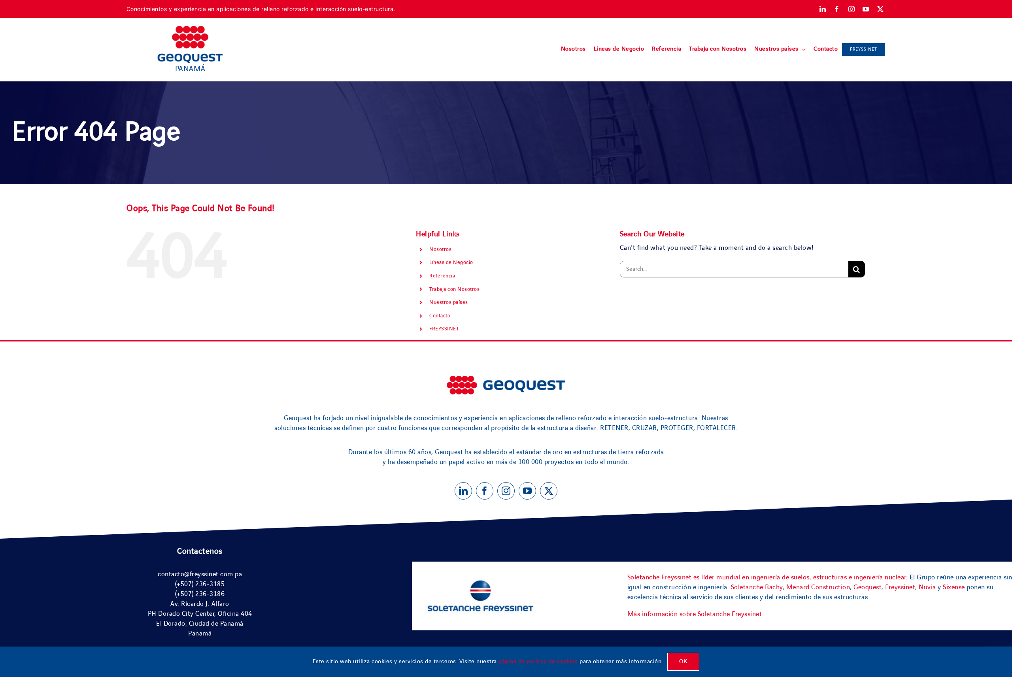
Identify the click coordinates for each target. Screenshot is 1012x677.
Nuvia (927, 587)
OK (683, 662)
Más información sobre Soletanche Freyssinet (694, 614)
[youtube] (866, 9)
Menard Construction (818, 587)
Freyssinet (900, 587)
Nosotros (440, 249)
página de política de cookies (538, 662)
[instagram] (851, 9)
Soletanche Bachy (757, 587)
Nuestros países (448, 302)
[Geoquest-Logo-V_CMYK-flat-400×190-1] (190, 29)
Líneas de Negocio (451, 262)
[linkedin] (822, 9)
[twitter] (880, 9)
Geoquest (867, 587)
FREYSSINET (444, 328)
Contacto (439, 315)
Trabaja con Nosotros (454, 289)
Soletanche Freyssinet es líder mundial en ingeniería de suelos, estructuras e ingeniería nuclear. (767, 577)
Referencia (442, 275)
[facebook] (837, 9)
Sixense (954, 587)
